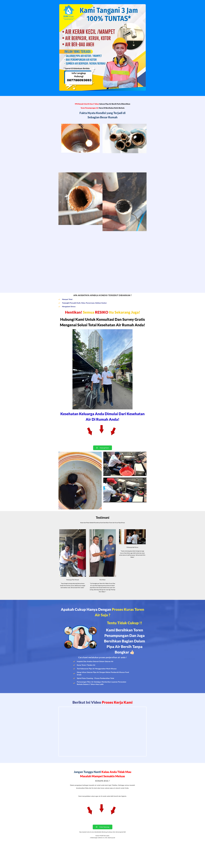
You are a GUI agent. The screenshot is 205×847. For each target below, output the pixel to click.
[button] (60, 146)
